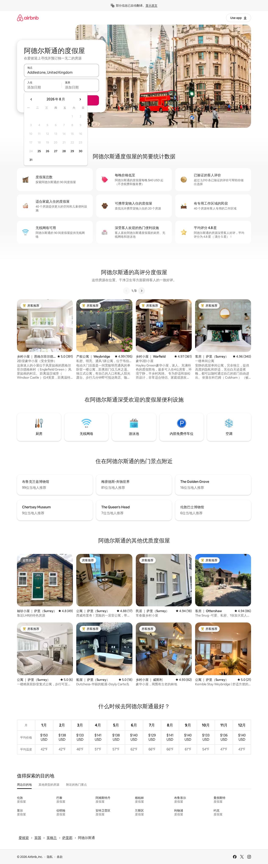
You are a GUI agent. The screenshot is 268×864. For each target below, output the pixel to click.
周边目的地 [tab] (24, 785)
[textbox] (42, 87)
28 (64, 151)
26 (47, 151)
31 (30, 160)
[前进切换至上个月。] (31, 99)
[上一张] (126, 290)
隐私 (50, 857)
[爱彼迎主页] (28, 17)
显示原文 (151, 5)
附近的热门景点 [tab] (76, 785)
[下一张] (141, 290)
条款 (60, 857)
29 (72, 151)
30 (80, 151)
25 (39, 151)
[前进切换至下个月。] (80, 99)
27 (55, 151)
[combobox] (61, 72)
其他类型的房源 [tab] (49, 785)
